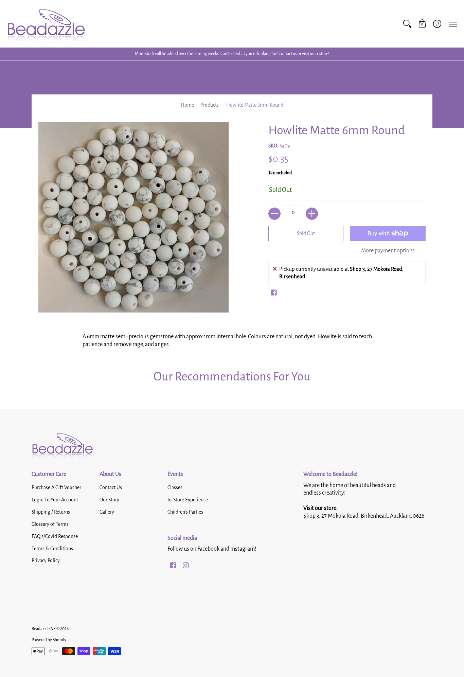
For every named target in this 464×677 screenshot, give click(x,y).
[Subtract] (274, 214)
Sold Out (306, 233)
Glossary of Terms (50, 524)
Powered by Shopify (49, 640)
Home (187, 105)
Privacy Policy (46, 560)
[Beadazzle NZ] (46, 23)
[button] (422, 23)
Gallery (107, 512)
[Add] (312, 214)
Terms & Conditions (52, 548)
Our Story (109, 499)
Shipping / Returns (51, 512)
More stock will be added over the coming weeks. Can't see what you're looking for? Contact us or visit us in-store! (232, 53)
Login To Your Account (55, 499)
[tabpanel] (232, 338)
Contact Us (111, 487)
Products (209, 105)
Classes (174, 487)
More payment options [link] (388, 251)
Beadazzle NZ (44, 628)
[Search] (407, 23)
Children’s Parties (185, 512)
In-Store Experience (187, 499)
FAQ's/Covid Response (55, 536)
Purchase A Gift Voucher (56, 487)
